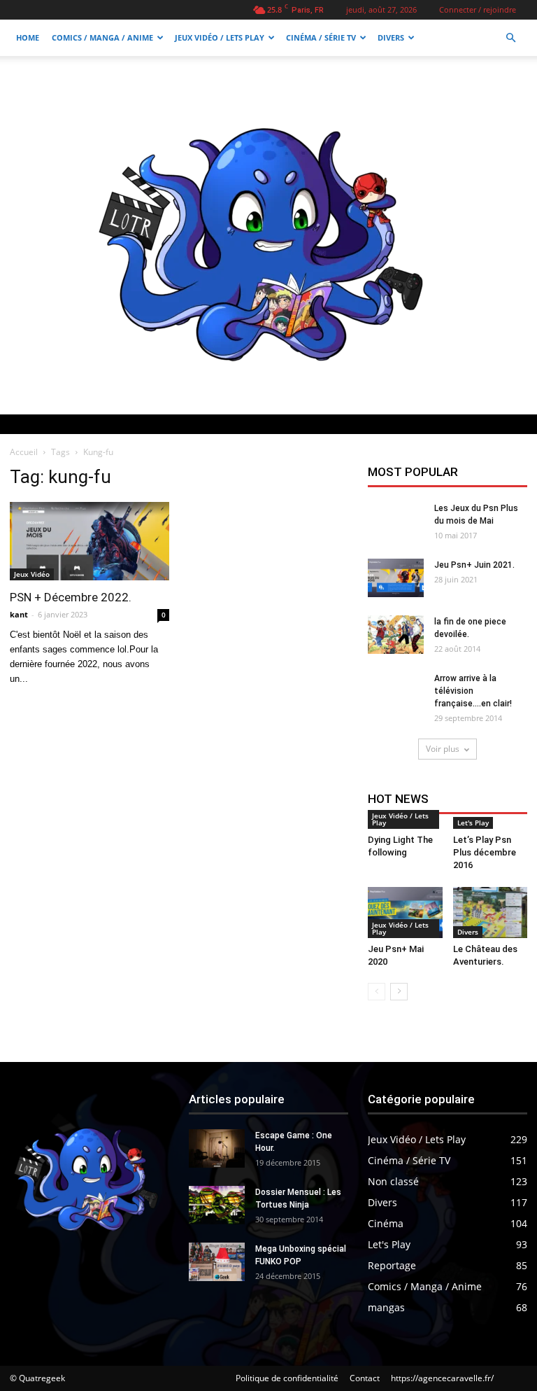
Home (27, 37)
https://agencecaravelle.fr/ (442, 1378)
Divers (391, 37)
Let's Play (473, 822)
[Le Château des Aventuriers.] (490, 912)
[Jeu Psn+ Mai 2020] (405, 912)
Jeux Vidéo (32, 574)
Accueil (24, 452)
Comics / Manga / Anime (102, 37)
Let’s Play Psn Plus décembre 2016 (484, 852)
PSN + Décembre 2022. (70, 597)
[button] (510, 38)
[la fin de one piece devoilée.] (396, 634)
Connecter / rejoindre (477, 9)
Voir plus (442, 749)
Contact (365, 1378)
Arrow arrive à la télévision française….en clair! (473, 690)
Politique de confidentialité (287, 1378)
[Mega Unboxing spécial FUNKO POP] (217, 1262)
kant (19, 614)
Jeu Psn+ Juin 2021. (474, 565)
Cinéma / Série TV (321, 37)
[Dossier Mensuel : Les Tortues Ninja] (217, 1205)
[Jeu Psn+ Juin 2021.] (396, 578)
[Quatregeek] (269, 235)
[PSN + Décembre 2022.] (89, 541)
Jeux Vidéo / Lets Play (219, 37)
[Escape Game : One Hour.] (217, 1148)
